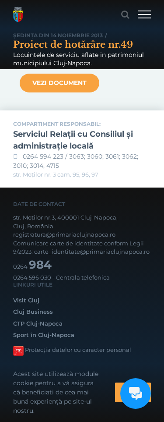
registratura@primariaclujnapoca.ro (64, 234)
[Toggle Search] (125, 14)
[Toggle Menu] (144, 14)
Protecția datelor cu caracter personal (78, 349)
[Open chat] (135, 393)
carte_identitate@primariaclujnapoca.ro (92, 251)
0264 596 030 (32, 277)
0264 (32, 266)
